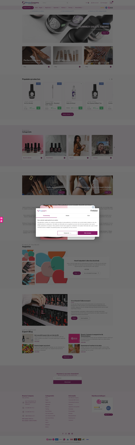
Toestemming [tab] (46, 215)
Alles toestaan (87, 233)
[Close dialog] (93, 207)
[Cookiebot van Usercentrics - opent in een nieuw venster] (91, 211)
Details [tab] (67, 215)
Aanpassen (66, 233)
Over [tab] (88, 215)
